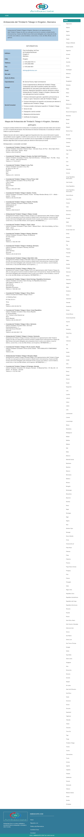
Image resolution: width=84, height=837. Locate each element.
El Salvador (69, 226)
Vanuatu (68, 781)
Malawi (67, 436)
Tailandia (68, 720)
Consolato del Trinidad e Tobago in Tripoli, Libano (20, 225)
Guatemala (68, 306)
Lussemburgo (69, 421)
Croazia (68, 203)
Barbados (68, 85)
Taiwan (67, 723)
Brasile (67, 119)
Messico (68, 471)
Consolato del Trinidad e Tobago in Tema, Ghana (20, 293)
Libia (67, 409)
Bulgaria (68, 127)
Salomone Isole (70, 628)
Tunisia (67, 746)
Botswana (68, 115)
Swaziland (68, 712)
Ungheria (68, 769)
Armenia (68, 54)
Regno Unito (69, 589)
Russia (67, 616)
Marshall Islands (70, 459)
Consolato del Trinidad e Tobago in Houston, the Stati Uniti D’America (26, 156)
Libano (67, 402)
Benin (67, 96)
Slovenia (68, 674)
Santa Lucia (69, 639)
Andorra (68, 35)
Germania (68, 272)
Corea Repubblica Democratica (70, 190)
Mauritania (68, 463)
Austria (67, 66)
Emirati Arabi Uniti (70, 229)
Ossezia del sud (70, 544)
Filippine (68, 249)
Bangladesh (69, 81)
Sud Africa (68, 693)
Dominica (68, 214)
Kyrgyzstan (68, 387)
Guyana (68, 321)
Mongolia (68, 486)
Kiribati (67, 375)
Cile (67, 157)
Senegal (68, 647)
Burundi (68, 135)
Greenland (68, 298)
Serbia (67, 651)
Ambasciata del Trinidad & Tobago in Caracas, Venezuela (23, 336)
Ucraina (68, 762)
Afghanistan (69, 24)
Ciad (67, 154)
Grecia (67, 295)
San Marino (69, 635)
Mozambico (69, 494)
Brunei (67, 123)
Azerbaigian (69, 69)
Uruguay (68, 773)
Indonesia (68, 341)
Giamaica (68, 279)
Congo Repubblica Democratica (70, 177)
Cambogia (68, 138)
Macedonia (68, 429)
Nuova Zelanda (69, 536)
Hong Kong (68, 333)
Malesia (68, 444)
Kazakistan (68, 367)
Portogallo (68, 582)
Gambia (68, 264)
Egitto (67, 222)
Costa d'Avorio (69, 195)
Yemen (67, 796)
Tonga (67, 739)
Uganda (68, 766)
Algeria (67, 31)
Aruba (67, 58)
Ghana (67, 275)
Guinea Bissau (69, 314)
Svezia (67, 704)
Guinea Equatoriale (70, 318)
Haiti (67, 325)
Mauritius (68, 467)
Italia (67, 364)
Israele (67, 360)
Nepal (67, 509)
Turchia (68, 750)
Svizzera (68, 708)
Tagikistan (68, 716)
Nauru (67, 505)
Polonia (68, 578)
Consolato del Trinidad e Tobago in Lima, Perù (19, 165)
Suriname (68, 701)
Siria (67, 666)
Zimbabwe (68, 804)
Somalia (68, 678)
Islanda (68, 356)
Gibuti (67, 287)
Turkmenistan (69, 754)
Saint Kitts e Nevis (70, 620)
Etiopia (67, 241)
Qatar (67, 586)
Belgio (67, 89)
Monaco (68, 482)
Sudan (67, 697)
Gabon (67, 260)
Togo (67, 735)
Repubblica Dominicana (71, 605)
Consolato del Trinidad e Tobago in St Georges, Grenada (22, 366)
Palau (67, 555)
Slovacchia (68, 670)
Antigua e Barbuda (70, 43)
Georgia (68, 268)
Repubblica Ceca (70, 593)
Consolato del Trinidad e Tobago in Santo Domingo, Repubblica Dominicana (28, 279)
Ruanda (68, 612)
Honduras (68, 329)
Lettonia (68, 398)
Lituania (68, 417)
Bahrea (67, 77)
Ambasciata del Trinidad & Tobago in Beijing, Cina (20, 268)
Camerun (68, 142)
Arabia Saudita (69, 46)
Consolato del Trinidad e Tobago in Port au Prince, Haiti (22, 179)
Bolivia (67, 108)
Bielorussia (68, 104)
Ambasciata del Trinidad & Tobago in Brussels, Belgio (21, 356)
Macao (67, 425)
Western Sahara (70, 792)
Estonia (68, 237)
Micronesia (68, 475)
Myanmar (68, 498)
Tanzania (68, 727)
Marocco (68, 455)
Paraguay (68, 570)
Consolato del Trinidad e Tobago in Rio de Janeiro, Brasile (23, 347)
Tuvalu (67, 758)
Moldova (68, 478)
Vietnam (68, 789)
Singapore (68, 662)
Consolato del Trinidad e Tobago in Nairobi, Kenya (20, 147)
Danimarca (68, 210)
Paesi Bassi (69, 547)
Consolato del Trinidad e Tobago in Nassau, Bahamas (21, 233)
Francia (68, 256)
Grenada (68, 302)
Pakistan (68, 551)
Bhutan (67, 100)
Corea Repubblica (70, 186)
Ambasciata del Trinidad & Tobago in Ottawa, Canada (21, 214)
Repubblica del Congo (71, 601)
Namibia (68, 501)
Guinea (67, 310)
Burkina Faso (69, 131)
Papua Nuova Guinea (71, 566)
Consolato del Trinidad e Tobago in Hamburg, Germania (22, 246)
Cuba (67, 207)
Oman (67, 540)
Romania (68, 609)
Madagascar (69, 432)
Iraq (67, 348)
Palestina (68, 559)
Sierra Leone (69, 658)
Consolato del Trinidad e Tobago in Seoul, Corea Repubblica (23, 310)
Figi (67, 245)
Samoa (67, 632)
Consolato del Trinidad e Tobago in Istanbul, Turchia (21, 193)
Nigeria (67, 521)
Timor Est (68, 731)
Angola (67, 39)
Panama (68, 563)
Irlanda (67, 352)
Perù (67, 574)
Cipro (67, 165)
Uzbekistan (68, 777)
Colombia (68, 169)
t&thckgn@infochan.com (30, 70)
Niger (67, 517)
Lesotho (68, 394)
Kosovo (68, 379)
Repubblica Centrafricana (72, 597)
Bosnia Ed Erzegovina (71, 112)
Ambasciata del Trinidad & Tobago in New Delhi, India (21, 258)
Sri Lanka (68, 685)
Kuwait (67, 383)
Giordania (68, 291)
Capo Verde (69, 150)
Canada (68, 146)
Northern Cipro (69, 528)
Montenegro (69, 490)
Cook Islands (69, 182)
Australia (68, 62)
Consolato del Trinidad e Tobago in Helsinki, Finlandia (22, 202)
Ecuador (68, 218)
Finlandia (68, 252)
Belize (67, 92)
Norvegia (68, 532)
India (67, 337)
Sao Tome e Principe (71, 643)
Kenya (67, 371)
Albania (68, 27)
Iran (67, 344)
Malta (67, 452)
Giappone (68, 283)
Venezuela (68, 785)
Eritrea (67, 233)
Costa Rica (68, 199)
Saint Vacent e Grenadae (72, 624)
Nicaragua (68, 513)
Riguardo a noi (34, 823)
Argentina (68, 50)
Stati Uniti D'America (71, 689)
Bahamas (68, 73)
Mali (67, 448)
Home (7, 15)
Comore (68, 173)
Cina (67, 161)
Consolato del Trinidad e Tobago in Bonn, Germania (21, 324)
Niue (67, 524)
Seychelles (68, 655)
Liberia (67, 406)
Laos (67, 390)
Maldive (68, 440)
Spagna (68, 681)
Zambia (68, 800)
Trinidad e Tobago (70, 743)
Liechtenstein (69, 413)
